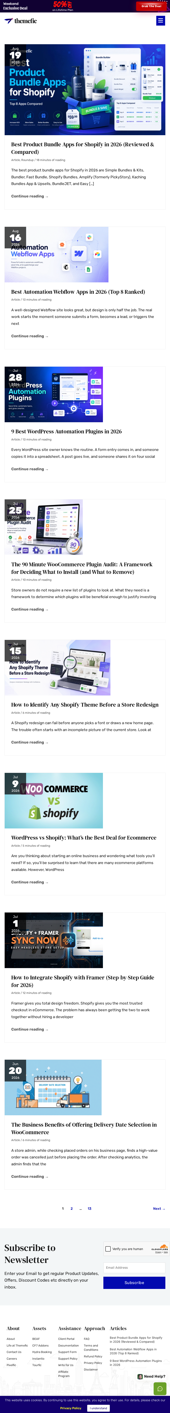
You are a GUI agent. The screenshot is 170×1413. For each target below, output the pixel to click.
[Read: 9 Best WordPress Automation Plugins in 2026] (54, 394)
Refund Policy (93, 1356)
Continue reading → (30, 195)
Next (159, 1208)
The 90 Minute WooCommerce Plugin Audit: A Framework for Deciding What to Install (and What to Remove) (82, 568)
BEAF (36, 1339)
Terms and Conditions (91, 1348)
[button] (161, 20)
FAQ (86, 1339)
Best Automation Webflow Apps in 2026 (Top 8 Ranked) (78, 291)
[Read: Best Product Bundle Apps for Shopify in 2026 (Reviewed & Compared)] (85, 89)
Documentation (68, 1345)
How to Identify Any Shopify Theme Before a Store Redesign (84, 704)
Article (15, 160)
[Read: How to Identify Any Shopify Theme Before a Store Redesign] (57, 667)
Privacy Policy (70, 1408)
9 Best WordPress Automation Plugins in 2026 (66, 431)
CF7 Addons (40, 1345)
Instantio (38, 1358)
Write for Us (65, 1365)
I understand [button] (98, 1408)
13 (89, 1208)
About (11, 1339)
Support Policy (67, 1358)
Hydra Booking (42, 1352)
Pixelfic (11, 1365)
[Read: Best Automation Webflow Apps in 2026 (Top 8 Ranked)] (56, 254)
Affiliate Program (64, 1374)
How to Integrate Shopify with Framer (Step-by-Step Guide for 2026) (82, 981)
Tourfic (36, 1365)
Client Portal (66, 1339)
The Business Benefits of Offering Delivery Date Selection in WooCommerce (84, 1128)
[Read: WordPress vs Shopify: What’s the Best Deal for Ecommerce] (54, 800)
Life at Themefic (17, 1345)
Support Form (67, 1352)
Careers (12, 1358)
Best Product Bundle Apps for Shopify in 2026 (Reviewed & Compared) (82, 148)
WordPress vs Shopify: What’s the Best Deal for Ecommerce (83, 837)
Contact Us (14, 1352)
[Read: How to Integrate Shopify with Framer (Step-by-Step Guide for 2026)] (54, 940)
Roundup (27, 160)
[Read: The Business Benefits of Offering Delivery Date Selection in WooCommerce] (53, 1087)
